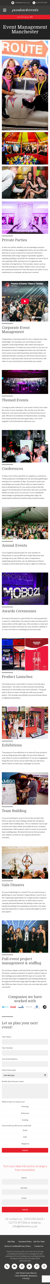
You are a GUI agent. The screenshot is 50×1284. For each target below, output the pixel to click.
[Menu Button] (4, 10)
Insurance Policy (25, 1241)
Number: (24, 1188)
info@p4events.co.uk (22, 2)
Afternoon (25, 1113)
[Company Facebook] (22, 1266)
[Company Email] (15, 1266)
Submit (25, 1150)
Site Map (11, 1241)
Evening (25, 1120)
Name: (24, 1177)
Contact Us (38, 1246)
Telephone (25, 1144)
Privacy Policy (25, 1246)
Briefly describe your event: (13, 1081)
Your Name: (6, 1037)
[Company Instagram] (44, 1266)
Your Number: (7, 1048)
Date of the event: (9, 1070)
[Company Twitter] (30, 1266)
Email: (24, 1198)
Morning (25, 1106)
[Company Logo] (25, 10)
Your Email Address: (10, 1059)
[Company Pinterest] (37, 1266)
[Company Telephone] (7, 1266)
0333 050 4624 (41, 2)
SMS (25, 1137)
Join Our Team (39, 1241)
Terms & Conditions (11, 1246)
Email (25, 1130)
